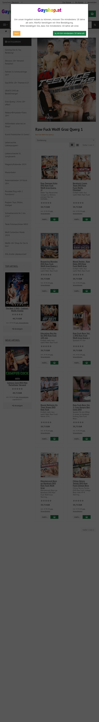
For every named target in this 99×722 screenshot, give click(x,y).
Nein (17, 33)
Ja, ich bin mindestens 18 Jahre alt (69, 33)
